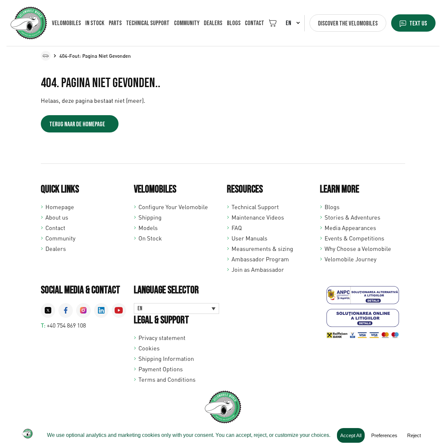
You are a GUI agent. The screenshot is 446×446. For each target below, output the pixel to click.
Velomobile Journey (350, 259)
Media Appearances (350, 227)
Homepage (59, 206)
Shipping (150, 217)
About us (56, 217)
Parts (115, 23)
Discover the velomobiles (348, 23)
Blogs (234, 23)
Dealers (213, 23)
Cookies (149, 348)
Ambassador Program (260, 259)
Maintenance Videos (257, 217)
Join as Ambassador (257, 269)
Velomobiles (66, 23)
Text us (418, 23)
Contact (254, 23)
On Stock (150, 238)
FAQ (236, 227)
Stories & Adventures (352, 217)
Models (148, 227)
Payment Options (160, 369)
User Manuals (249, 238)
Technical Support (255, 206)
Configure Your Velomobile (173, 206)
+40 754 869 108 (66, 325)
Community (186, 23)
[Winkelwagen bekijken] (273, 23)
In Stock (94, 23)
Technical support (147, 23)
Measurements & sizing (262, 248)
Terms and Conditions (167, 379)
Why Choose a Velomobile (358, 248)
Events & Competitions (354, 238)
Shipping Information (166, 358)
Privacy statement (161, 337)
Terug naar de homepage (77, 124)
